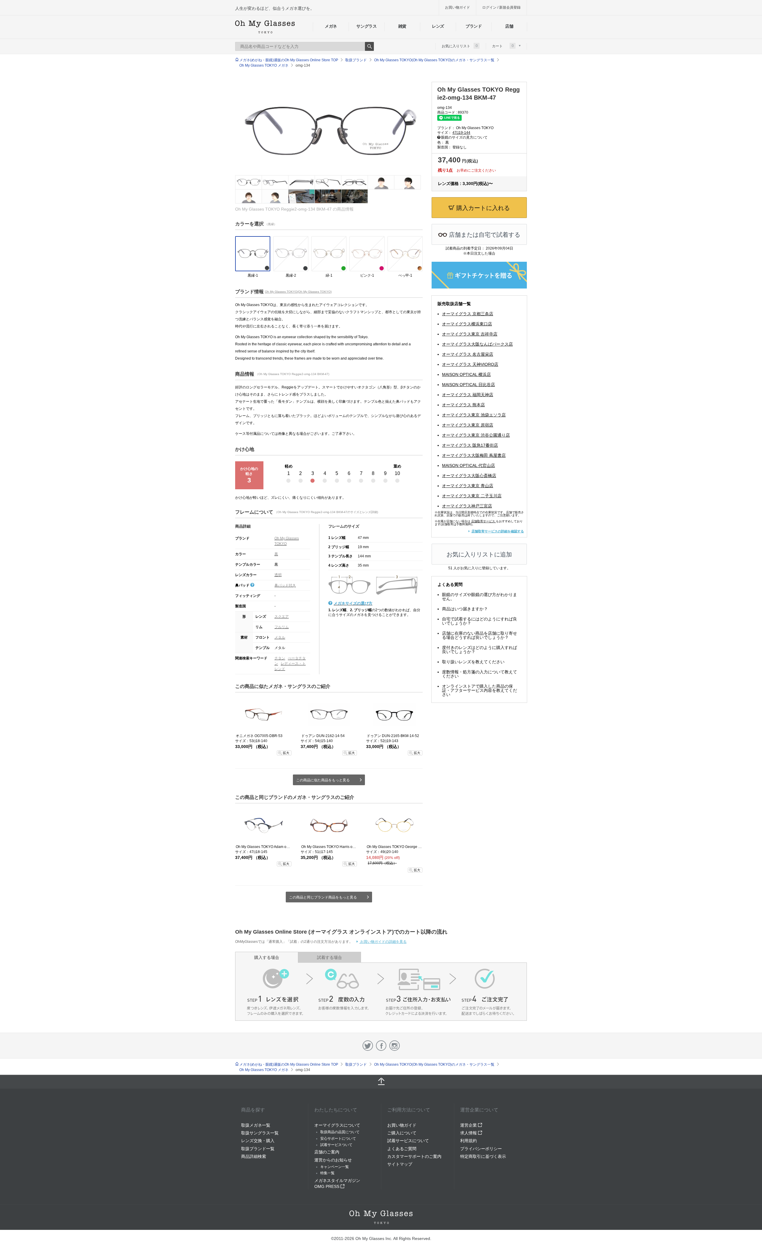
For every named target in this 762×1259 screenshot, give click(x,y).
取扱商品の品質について (340, 1132)
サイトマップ (399, 1164)
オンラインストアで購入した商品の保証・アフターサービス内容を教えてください (479, 690)
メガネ (331, 26)
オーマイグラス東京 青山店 (467, 485)
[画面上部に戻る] (381, 1082)
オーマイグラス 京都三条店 (467, 313)
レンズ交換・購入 (257, 1140)
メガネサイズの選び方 (353, 603)
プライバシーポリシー (481, 1148)
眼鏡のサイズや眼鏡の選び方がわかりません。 (479, 596)
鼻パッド (242, 585)
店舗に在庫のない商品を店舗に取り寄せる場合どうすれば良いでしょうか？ (479, 635)
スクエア (281, 616)
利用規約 (468, 1140)
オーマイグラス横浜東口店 (467, 324)
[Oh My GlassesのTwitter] (368, 1045)
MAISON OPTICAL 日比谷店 (468, 384)
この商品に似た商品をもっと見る (323, 780)
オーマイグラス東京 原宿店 (467, 425)
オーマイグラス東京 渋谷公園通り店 (476, 435)
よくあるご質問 (401, 1148)
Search (369, 46)
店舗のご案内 (326, 1152)
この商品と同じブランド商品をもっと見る (323, 897)
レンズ (438, 26)
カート (503, 46)
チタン (279, 658)
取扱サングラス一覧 (260, 1133)
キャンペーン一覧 (334, 1167)
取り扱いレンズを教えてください (473, 661)
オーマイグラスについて (337, 1125)
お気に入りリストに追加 (479, 554)
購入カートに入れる (482, 208)
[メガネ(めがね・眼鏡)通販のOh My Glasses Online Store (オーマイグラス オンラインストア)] (381, 1217)
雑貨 (402, 26)
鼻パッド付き (285, 585)
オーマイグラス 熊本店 (463, 404)
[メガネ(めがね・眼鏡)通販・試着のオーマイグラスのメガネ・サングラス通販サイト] (265, 27)
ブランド (474, 26)
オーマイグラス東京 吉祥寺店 (469, 334)
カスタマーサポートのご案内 (414, 1156)
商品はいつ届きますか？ (465, 608)
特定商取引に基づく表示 (483, 1156)
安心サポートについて (338, 1138)
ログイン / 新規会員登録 (501, 7)
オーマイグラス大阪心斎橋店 (469, 475)
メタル (279, 637)
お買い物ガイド (457, 7)
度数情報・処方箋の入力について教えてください (479, 674)
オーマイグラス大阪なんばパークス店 (477, 344)
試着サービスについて (408, 1140)
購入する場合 (266, 957)
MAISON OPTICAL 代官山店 (468, 465)
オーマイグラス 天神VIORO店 (470, 364)
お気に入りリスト (460, 46)
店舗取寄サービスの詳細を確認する (497, 531)
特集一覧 (327, 1173)
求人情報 (469, 1133)
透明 (278, 575)
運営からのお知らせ (333, 1160)
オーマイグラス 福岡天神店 (467, 394)
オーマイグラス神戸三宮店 (467, 506)
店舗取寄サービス (483, 521)
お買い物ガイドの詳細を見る (383, 942)
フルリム (281, 627)
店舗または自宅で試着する (483, 234)
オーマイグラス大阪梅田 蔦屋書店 (474, 455)
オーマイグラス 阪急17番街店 (470, 445)
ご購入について (401, 1133)
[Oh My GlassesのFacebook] (381, 1045)
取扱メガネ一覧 (255, 1125)
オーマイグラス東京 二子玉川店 (472, 495)
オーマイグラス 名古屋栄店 (467, 354)
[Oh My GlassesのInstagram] (394, 1045)
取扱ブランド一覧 (257, 1148)
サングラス (366, 26)
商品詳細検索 (253, 1156)
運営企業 (469, 1125)
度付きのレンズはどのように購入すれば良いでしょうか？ (479, 649)
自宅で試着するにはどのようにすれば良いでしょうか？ (479, 621)
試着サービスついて (336, 1145)
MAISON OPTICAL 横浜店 (466, 374)
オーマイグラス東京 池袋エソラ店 (474, 415)
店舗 (509, 26)
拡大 (286, 753)
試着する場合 (329, 957)
